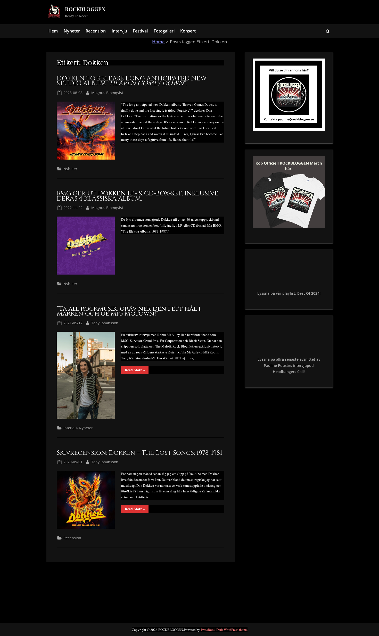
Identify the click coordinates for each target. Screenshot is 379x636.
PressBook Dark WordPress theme (224, 629)
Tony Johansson (104, 322)
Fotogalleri (164, 31)
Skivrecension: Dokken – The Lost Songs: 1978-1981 (139, 453)
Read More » (137, 370)
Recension (96, 31)
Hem (53, 31)
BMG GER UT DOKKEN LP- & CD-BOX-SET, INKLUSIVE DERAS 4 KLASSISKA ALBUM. (137, 196)
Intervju (119, 31)
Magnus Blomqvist (107, 92)
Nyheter (72, 31)
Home (158, 42)
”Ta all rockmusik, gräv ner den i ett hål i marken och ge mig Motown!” (129, 311)
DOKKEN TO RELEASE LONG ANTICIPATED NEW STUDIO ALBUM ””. (132, 81)
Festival (140, 31)
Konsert (188, 31)
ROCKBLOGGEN (85, 8)
